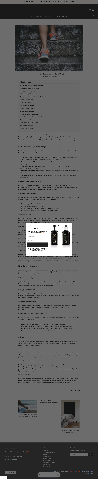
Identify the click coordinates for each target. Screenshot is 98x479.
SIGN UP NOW (37, 245)
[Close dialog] (70, 224)
